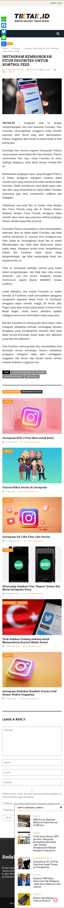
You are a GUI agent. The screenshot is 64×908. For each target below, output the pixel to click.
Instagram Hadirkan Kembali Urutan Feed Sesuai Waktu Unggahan (29, 693)
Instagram (40, 372)
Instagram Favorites (13, 376)
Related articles (12, 391)
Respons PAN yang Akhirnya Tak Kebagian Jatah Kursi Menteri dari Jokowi (47, 882)
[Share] (4, 44)
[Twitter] (4, 31)
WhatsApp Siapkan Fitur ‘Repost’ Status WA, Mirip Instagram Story (31, 588)
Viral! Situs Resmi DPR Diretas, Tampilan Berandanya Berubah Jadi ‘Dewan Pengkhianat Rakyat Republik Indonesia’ (45, 843)
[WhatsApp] (4, 19)
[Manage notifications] (55, 899)
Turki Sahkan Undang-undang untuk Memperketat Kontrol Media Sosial (25, 640)
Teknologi (7, 44)
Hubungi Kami (11, 877)
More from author (31, 391)
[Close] (61, 808)
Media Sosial (32, 376)
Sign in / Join (56, 3)
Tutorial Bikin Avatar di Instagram (24, 487)
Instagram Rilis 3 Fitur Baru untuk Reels (28, 437)
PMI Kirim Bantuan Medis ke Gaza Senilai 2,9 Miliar (45, 822)
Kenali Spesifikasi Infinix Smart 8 (43, 899)
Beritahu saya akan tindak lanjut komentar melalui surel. (32, 803)
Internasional (9, 603)
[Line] (4, 38)
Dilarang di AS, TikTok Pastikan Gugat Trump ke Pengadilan (45, 864)
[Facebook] (4, 25)
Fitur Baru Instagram (21, 372)
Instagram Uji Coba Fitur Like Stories (26, 536)
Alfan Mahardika (14, 69)
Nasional (36, 816)
